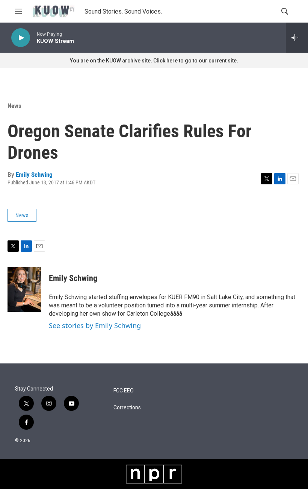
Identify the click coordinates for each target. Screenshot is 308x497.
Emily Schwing (34, 174)
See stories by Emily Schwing (95, 325)
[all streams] (297, 38)
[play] (21, 37)
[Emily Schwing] (24, 289)
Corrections (127, 407)
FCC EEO (123, 391)
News (14, 105)
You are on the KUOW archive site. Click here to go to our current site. (154, 61)
